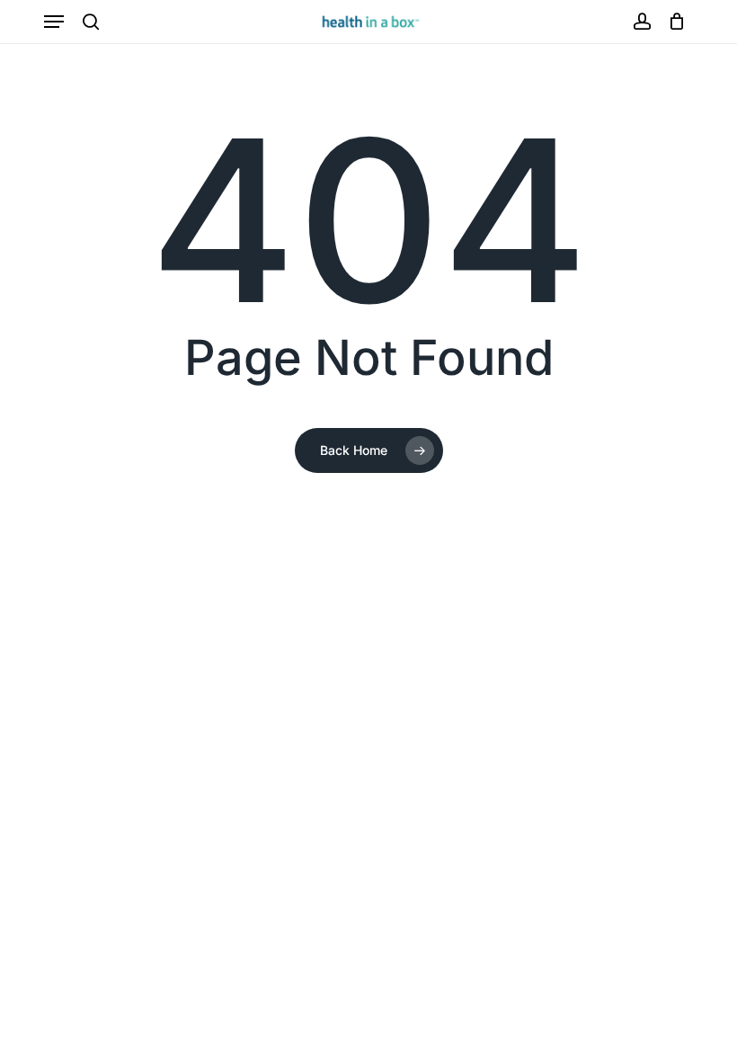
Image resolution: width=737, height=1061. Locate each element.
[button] (54, 22)
